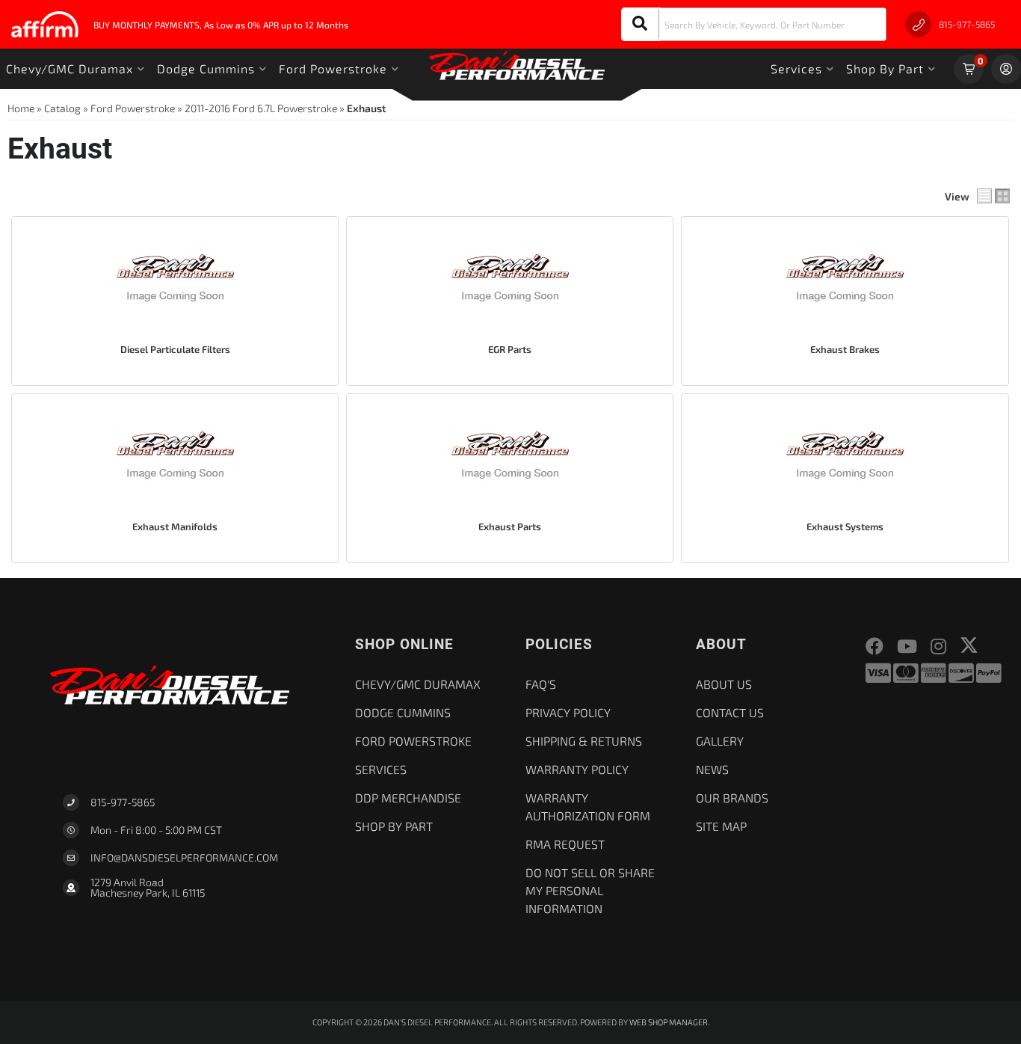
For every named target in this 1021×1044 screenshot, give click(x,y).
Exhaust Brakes (845, 349)
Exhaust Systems (844, 526)
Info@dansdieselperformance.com (184, 858)
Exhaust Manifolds (175, 526)
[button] (753, 24)
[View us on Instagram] (938, 646)
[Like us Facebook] (874, 646)
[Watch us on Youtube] (907, 646)
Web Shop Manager (668, 1022)
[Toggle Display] (993, 195)
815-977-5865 (122, 802)
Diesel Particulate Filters (175, 349)
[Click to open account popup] (1006, 69)
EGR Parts (509, 349)
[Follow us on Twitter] (969, 645)
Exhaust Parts (509, 526)
